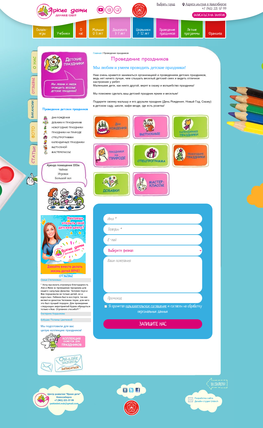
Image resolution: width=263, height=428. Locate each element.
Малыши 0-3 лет (98, 31)
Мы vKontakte (117, 10)
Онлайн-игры (42, 31)
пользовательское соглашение (146, 306)
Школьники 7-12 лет (143, 31)
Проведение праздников (167, 31)
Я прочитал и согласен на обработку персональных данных (155, 309)
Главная (97, 53)
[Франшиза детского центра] (63, 273)
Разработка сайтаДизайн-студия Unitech (206, 399)
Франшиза (215, 33)
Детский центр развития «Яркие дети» (62, 11)
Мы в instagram (109, 10)
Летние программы (192, 31)
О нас (81, 31)
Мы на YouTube (101, 10)
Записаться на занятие (209, 15)
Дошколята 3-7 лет (120, 31)
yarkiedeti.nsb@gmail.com (64, 403)
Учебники (63, 33)
